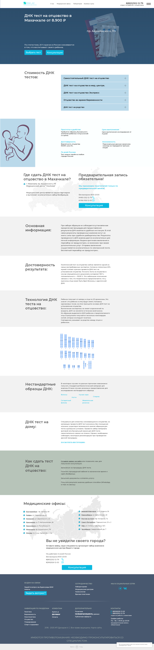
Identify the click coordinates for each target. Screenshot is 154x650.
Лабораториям (81, 587)
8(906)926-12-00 (52, 562)
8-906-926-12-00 (85, 200)
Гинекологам (80, 592)
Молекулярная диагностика (30, 4)
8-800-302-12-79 (85, 198)
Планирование (30, 622)
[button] (55, 52)
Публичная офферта (83, 617)
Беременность (30, 614)
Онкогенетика (30, 617)
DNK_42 (30, 3)
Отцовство (28, 619)
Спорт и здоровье (31, 624)
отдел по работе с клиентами (132, 5)
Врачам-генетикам (82, 594)
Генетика (28, 612)
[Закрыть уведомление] (151, 644)
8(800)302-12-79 (134, 3)
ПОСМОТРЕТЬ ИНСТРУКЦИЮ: (73, 442)
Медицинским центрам (84, 589)
